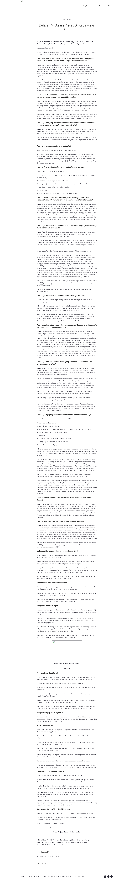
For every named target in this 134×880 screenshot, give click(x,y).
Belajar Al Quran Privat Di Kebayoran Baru (50, 840)
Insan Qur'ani (67, 20)
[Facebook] (105, 876)
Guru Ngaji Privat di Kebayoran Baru (48, 842)
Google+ (46, 856)
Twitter (52, 856)
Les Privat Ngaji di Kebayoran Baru (71, 842)
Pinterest (57, 856)
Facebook (40, 856)
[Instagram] (108, 876)
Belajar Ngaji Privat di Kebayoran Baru (76, 840)
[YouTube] (111, 876)
